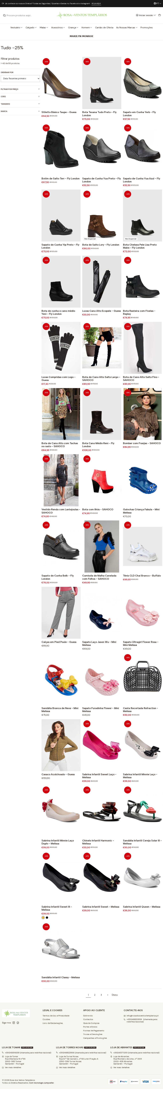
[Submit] (4, 15)
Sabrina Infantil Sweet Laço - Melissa (99, 776)
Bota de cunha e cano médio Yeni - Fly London (58, 312)
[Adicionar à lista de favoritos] (77, 83)
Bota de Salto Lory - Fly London (100, 244)
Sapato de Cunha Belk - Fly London (58, 577)
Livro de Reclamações (53, 1023)
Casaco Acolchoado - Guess (58, 774)
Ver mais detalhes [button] (13, 1067)
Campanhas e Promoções (95, 1038)
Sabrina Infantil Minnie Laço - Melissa (140, 776)
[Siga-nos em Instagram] (13, 1022)
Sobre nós (88, 1015)
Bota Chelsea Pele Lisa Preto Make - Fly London (140, 246)
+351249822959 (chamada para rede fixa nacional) (142, 1020)
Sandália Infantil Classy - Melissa (61, 977)
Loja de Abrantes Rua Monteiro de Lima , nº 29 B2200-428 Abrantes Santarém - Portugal (127, 1060)
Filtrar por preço (9, 89)
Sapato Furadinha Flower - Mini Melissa (100, 710)
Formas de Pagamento (93, 1030)
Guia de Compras (91, 1023)
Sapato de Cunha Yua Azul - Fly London (141, 180)
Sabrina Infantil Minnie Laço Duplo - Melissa (58, 842)
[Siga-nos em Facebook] (17, 1022)
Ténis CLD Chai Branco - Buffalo (142, 575)
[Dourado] (43, 917)
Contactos (88, 1019)
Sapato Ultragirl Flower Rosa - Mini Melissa (140, 643)
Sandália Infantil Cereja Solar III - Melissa (142, 842)
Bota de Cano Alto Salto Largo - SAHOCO (101, 379)
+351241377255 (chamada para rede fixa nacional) (136, 1052)
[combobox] (19, 15)
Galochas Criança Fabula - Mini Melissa (141, 511)
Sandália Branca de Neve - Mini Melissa (60, 710)
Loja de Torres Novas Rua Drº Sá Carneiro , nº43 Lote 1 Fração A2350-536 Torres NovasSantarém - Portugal (78, 1060)
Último (115, 995)
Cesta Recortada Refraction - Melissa (140, 710)
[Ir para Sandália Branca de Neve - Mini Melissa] (61, 679)
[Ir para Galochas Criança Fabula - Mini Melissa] (142, 480)
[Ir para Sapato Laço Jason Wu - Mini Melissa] (101, 613)
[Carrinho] (159, 15)
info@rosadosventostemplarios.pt (143, 1015)
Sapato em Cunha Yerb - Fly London (139, 114)
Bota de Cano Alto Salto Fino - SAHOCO (141, 379)
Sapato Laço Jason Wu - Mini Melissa (99, 643)
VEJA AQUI (96, 3)
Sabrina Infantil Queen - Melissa (141, 906)
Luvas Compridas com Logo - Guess (58, 379)
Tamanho (5, 104)
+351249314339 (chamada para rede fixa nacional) (28, 1052)
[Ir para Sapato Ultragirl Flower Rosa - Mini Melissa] (142, 613)
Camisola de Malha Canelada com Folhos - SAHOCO (99, 577)
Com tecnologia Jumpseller (41, 1083)
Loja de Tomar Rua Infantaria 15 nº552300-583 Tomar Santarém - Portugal (15, 1060)
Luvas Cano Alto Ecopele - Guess (101, 310)
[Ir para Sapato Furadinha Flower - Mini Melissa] (101, 679)
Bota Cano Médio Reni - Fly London (98, 445)
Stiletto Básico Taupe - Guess (59, 112)
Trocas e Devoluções (92, 1034)
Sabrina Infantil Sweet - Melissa (100, 906)
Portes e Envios (90, 1027)
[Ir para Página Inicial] (81, 15)
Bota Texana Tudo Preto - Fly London (99, 114)
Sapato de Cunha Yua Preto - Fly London (101, 180)
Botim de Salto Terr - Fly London (61, 178)
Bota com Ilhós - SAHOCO (97, 509)
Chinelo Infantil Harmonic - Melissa (98, 842)
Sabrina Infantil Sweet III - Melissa (57, 908)
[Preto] (47, 917)
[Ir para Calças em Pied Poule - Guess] (61, 613)
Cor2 (3, 96)
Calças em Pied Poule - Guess (59, 641)
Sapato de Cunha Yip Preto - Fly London (60, 246)
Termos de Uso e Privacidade (56, 1015)
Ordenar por (7, 72)
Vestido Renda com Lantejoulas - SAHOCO (61, 511)
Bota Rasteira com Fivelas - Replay (139, 312)
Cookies (46, 1019)
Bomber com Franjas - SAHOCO (142, 443)
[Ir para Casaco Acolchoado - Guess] (61, 745)
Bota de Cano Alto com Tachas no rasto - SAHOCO (60, 445)
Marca (4, 111)
